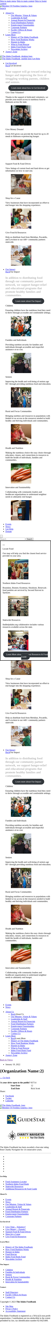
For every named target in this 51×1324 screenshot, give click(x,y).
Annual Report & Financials (23, 20)
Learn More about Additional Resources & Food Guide (27, 655)
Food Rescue (11, 1254)
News (7, 526)
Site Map (9, 1306)
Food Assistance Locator (16, 1181)
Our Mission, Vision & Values (24, 15)
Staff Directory (11, 1292)
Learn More (10, 35)
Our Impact (10, 269)
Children (9, 1270)
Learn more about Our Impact (28, 301)
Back (7, 66)
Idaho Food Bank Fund (21, 47)
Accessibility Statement (15, 1311)
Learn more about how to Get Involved (28, 88)
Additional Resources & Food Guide (21, 1189)
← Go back (5, 1077)
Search (3, 8)
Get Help (36, 59)
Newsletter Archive (19, 49)
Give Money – (15, 1229)
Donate (8, 531)
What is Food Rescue (20, 44)
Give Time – (15, 1227)
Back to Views (6, 1060)
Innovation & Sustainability (17, 1282)
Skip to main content (25, 1)
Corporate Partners (19, 27)
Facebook (9, 1096)
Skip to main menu (8, 1)
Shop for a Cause (12, 1234)
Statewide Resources (14, 1186)
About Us (9, 13)
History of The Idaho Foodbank (24, 37)
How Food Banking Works (22, 39)
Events (8, 524)
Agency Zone (11, 52)
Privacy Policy (11, 1309)
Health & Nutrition (13, 1279)
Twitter (8, 1098)
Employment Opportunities (22, 25)
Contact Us (16, 32)
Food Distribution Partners (22, 23)
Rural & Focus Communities (17, 1277)
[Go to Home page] (16, 56)
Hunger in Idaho (18, 42)
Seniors (8, 1274)
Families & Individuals (15, 1272)
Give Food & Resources (15, 1236)
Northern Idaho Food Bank (17, 1184)
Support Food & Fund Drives (18, 1232)
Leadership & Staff (19, 18)
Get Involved (11, 63)
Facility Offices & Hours (21, 30)
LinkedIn (9, 1101)
